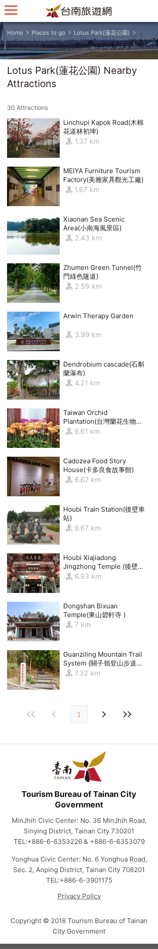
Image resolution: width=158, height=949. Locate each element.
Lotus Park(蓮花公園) (102, 32)
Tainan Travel (79, 11)
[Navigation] (11, 10)
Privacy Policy (79, 896)
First (31, 714)
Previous (103, 714)
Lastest (127, 714)
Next (55, 714)
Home (15, 32)
